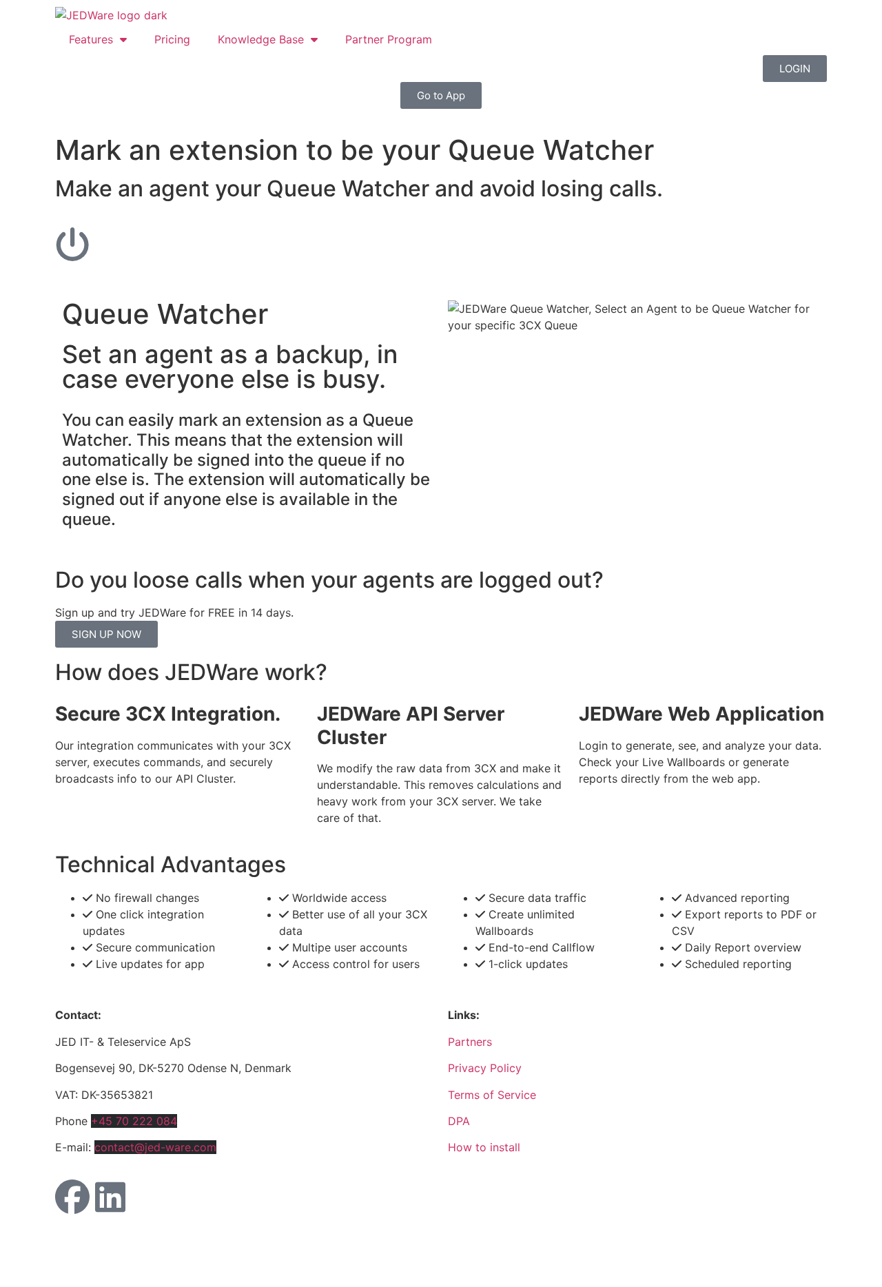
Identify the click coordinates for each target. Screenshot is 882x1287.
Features (91, 39)
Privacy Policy (485, 1068)
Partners (470, 1042)
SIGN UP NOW (106, 634)
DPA (459, 1121)
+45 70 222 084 (134, 1121)
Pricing (172, 39)
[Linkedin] (110, 1197)
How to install (484, 1147)
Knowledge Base (261, 39)
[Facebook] (72, 1197)
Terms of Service (492, 1095)
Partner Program (388, 39)
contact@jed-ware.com (155, 1147)
